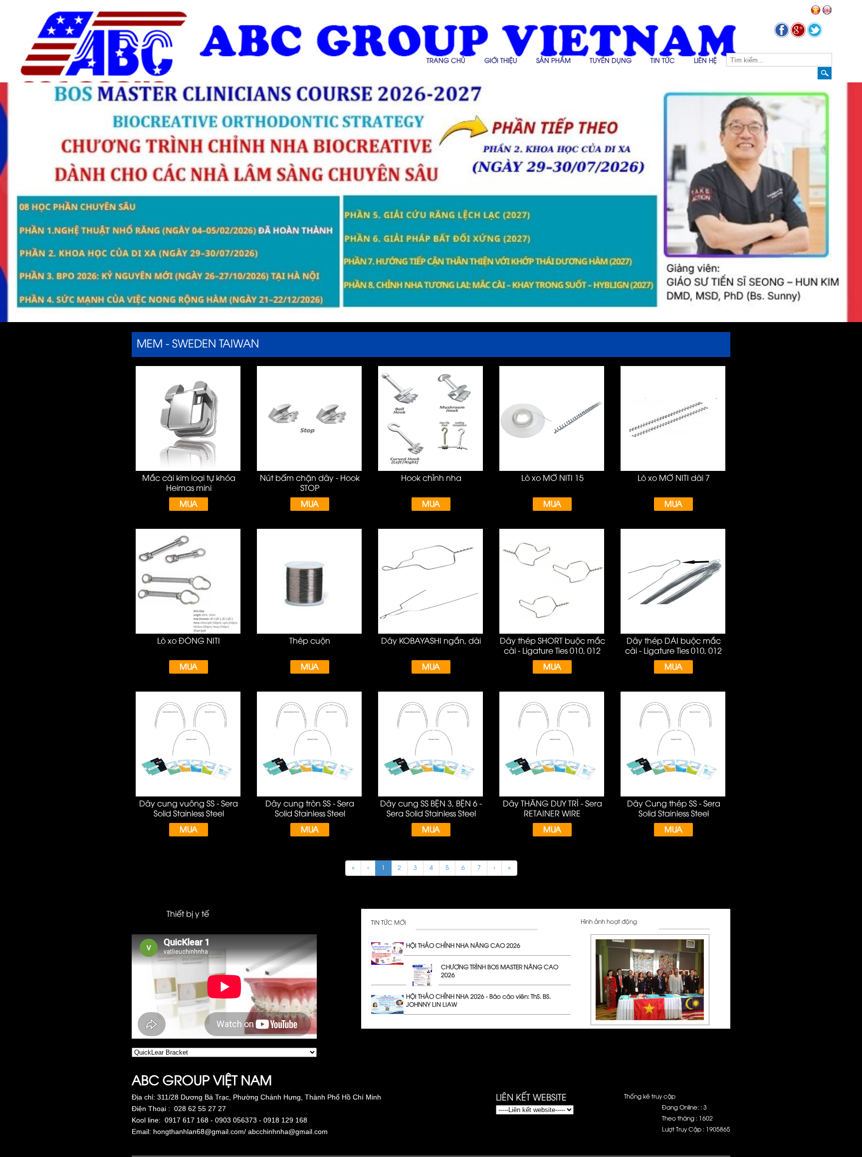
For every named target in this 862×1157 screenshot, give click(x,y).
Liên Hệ (705, 61)
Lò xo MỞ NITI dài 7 (674, 478)
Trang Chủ (446, 61)
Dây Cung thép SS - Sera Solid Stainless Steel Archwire (673, 814)
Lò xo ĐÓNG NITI (188, 641)
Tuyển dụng (611, 61)
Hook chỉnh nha (431, 478)
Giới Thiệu (500, 61)
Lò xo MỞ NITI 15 (552, 478)
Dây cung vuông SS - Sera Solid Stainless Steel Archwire (188, 814)
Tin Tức (662, 61)
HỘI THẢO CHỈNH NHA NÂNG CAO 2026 (463, 946)
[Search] (825, 73)
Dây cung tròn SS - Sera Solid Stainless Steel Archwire (309, 814)
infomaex (509, 1119)
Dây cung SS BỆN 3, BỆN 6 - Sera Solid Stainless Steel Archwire (431, 814)
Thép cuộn (309, 641)
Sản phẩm (553, 61)
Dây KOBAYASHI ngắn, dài (431, 641)
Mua (189, 504)
